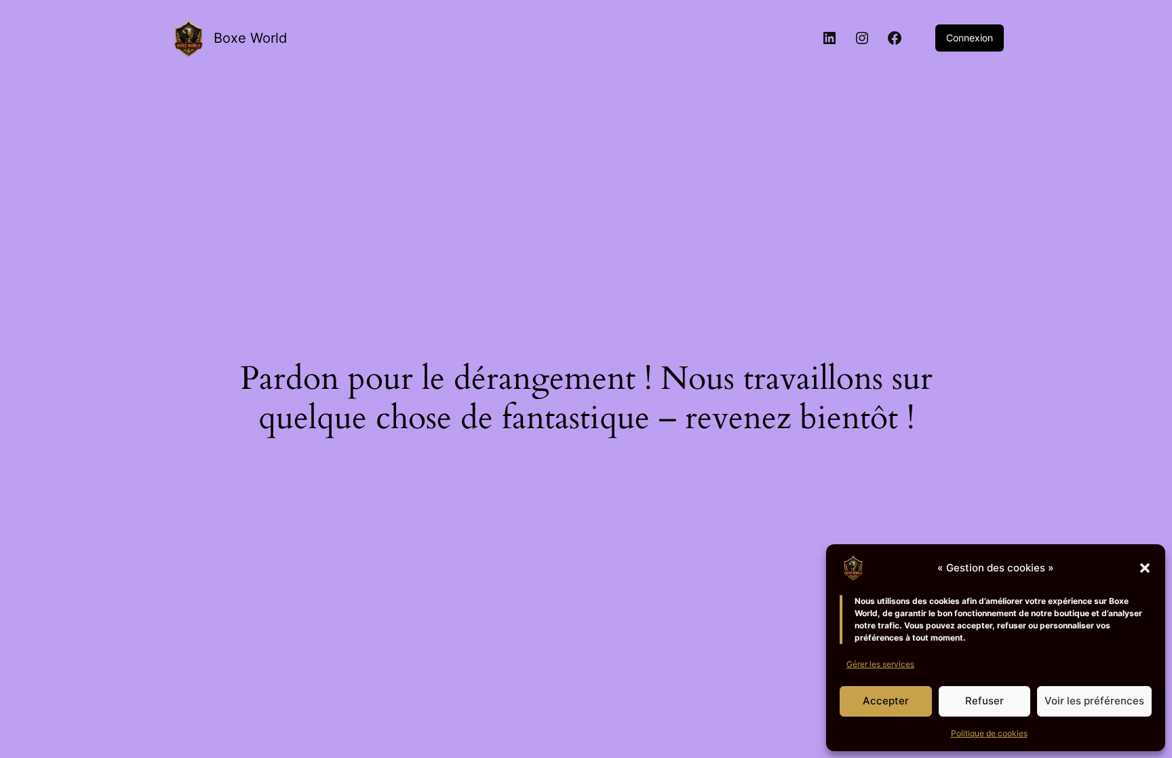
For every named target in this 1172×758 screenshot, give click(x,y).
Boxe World (250, 38)
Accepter (886, 700)
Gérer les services (880, 664)
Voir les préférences (1094, 700)
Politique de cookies (989, 733)
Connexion (969, 37)
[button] (1145, 568)
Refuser (984, 700)
